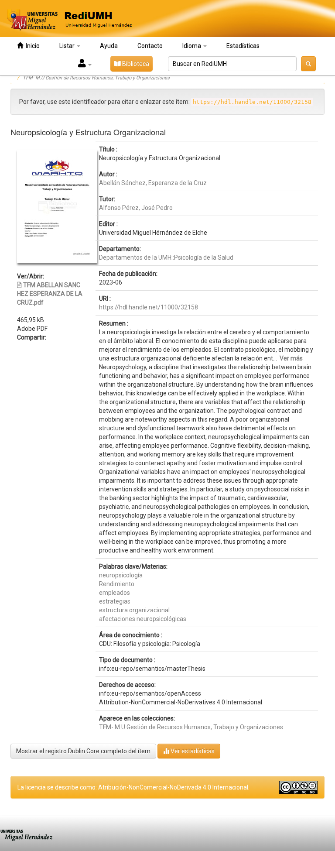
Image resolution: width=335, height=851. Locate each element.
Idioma (192, 45)
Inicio (31, 45)
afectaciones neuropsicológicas (142, 618)
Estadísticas (243, 45)
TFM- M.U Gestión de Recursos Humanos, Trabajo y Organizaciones (96, 78)
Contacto (150, 45)
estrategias (114, 601)
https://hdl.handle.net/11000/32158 (148, 307)
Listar (67, 45)
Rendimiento (116, 583)
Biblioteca (135, 63)
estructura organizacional (134, 610)
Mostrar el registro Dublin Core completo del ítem (83, 751)
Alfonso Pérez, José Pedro (136, 207)
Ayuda (109, 45)
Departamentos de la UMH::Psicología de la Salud (166, 257)
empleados (114, 592)
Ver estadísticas (192, 751)
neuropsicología (121, 575)
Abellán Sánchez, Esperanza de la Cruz (153, 182)
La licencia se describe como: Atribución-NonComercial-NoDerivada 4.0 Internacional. (133, 787)
